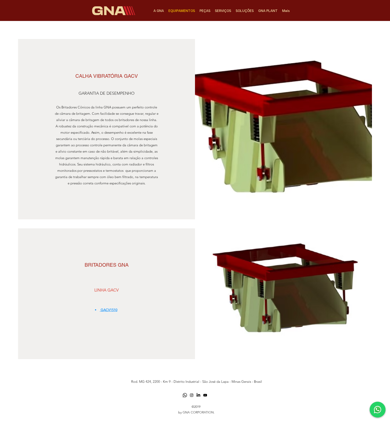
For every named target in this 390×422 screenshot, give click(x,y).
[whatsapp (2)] (185, 395)
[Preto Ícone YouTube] (205, 395)
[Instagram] (191, 395)
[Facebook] (198, 395)
